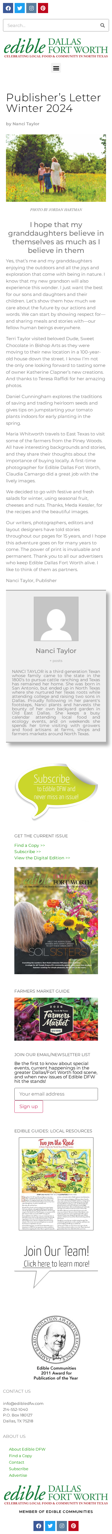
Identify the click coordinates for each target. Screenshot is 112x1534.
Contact (16, 1462)
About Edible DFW (27, 1449)
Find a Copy (20, 1455)
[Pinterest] (43, 8)
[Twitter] (20, 8)
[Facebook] (8, 8)
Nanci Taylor (56, 651)
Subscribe (18, 1468)
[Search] (102, 25)
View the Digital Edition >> (42, 858)
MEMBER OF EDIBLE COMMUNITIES (56, 1511)
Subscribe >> (27, 851)
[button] (56, 68)
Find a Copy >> (29, 845)
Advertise (18, 1475)
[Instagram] (31, 8)
